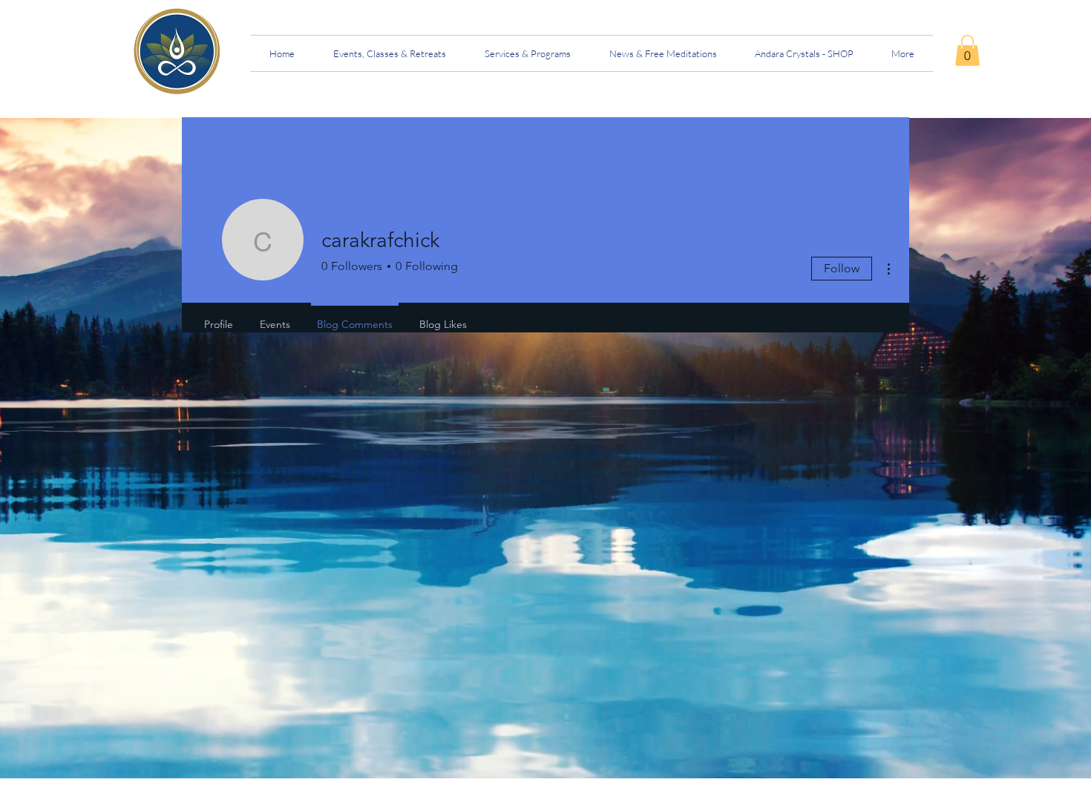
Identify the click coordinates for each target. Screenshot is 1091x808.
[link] (967, 50)
